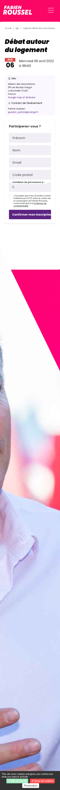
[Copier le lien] (6, 739)
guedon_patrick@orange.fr (23, 112)
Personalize (30, 785)
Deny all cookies (43, 781)
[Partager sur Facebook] (6, 766)
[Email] (6, 748)
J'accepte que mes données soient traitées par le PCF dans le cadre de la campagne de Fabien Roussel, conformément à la (32, 200)
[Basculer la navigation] (51, 10)
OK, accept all (18, 781)
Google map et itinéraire (21, 97)
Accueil (8, 28)
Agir (17, 28)
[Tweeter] (6, 757)
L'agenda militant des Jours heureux (39, 28)
